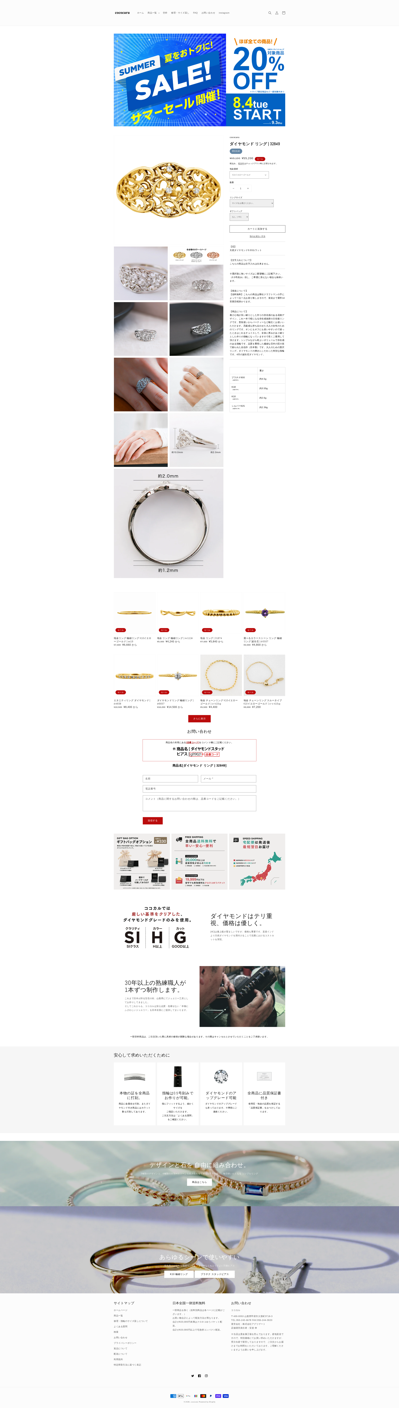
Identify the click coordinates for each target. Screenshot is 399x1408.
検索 (116, 1332)
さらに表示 (199, 718)
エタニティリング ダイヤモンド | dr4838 (132, 702)
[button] (270, 12)
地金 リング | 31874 (211, 638)
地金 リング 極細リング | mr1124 (175, 638)
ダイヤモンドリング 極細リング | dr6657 (175, 702)
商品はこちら (199, 1182)
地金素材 (234, 169)
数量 (232, 182)
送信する (153, 820)
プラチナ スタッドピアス (215, 1274)
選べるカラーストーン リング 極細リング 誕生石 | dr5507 (263, 640)
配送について (120, 1354)
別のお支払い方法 (257, 236)
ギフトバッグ (236, 211)
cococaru (194, 1402)
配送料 (241, 163)
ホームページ (120, 1310)
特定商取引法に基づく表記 (127, 1365)
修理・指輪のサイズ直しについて (131, 1321)
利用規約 (118, 1359)
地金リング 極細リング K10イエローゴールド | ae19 (132, 640)
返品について (120, 1348)
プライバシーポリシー (125, 1343)
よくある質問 (120, 1326)
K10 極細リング (179, 1274)
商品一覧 (118, 1315)
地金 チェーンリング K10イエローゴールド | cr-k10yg (219, 702)
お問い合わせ (120, 1337)
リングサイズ (236, 197)
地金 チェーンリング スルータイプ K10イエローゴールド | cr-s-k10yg (263, 702)
